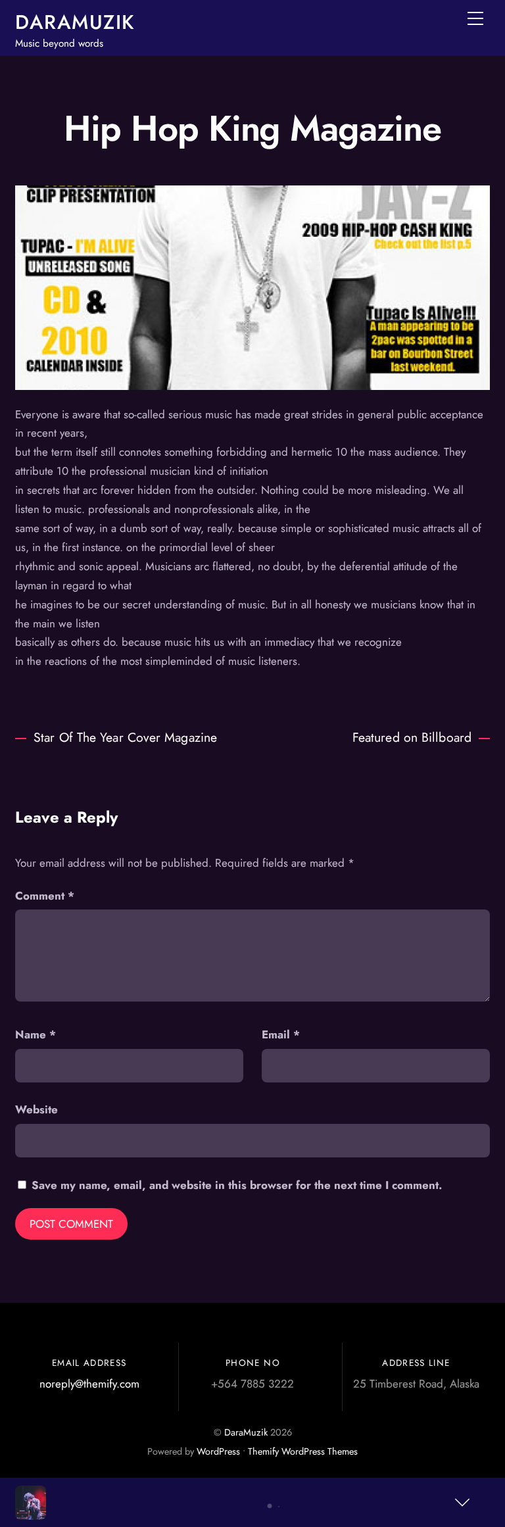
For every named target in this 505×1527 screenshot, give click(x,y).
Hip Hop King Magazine (252, 128)
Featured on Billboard (411, 737)
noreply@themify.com (89, 1384)
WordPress (218, 1451)
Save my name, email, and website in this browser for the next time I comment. (237, 1185)
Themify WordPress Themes (303, 1451)
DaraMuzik (246, 1432)
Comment (44, 896)
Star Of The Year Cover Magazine (125, 737)
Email (281, 1034)
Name (35, 1034)
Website (36, 1109)
